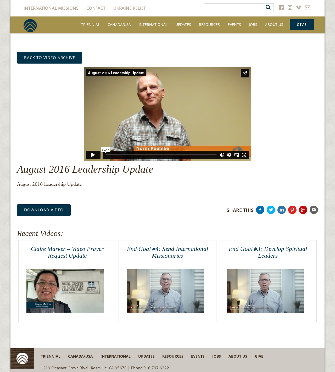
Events (234, 24)
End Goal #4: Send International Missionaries (167, 252)
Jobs (253, 24)
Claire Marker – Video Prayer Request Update (67, 252)
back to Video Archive (49, 57)
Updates (183, 24)
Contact (95, 8)
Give (302, 24)
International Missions (51, 8)
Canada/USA (119, 24)
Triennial (90, 24)
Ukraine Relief (129, 8)
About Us (274, 24)
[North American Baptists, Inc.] (30, 25)
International (153, 24)
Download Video (44, 209)
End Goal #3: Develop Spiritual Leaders (268, 252)
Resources (209, 24)
